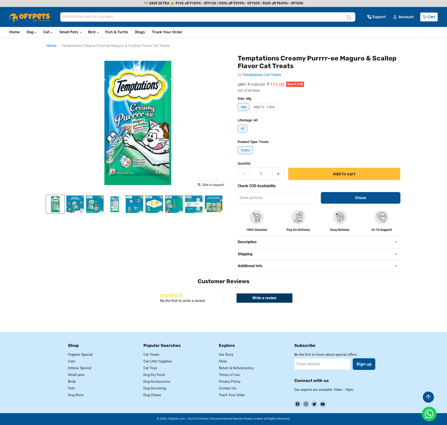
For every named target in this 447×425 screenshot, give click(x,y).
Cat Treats (151, 354)
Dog (30, 32)
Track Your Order (167, 32)
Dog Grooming (154, 388)
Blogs (140, 32)
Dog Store (76, 395)
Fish (71, 388)
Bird (92, 32)
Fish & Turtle (116, 32)
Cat (47, 32)
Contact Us (227, 388)
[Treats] (246, 155)
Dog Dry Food (154, 375)
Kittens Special (79, 368)
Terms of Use (229, 375)
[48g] (244, 112)
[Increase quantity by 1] (278, 174)
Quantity (244, 163)
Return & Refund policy (236, 368)
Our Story (226, 354)
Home (14, 32)
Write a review (264, 298)
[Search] (349, 17)
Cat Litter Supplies (157, 361)
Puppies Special (80, 354)
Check (360, 198)
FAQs (223, 361)
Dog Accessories (156, 381)
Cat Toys (150, 368)
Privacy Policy (229, 381)
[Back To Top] (428, 397)
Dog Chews (152, 395)
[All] (243, 133)
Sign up (364, 364)
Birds (72, 381)
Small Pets (69, 32)
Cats (71, 361)
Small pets (76, 375)
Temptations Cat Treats (262, 75)
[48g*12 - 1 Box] (265, 112)
